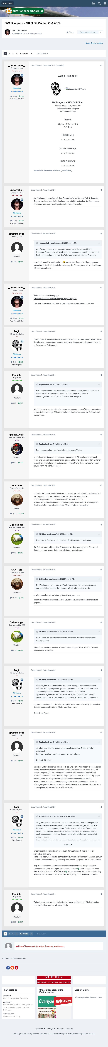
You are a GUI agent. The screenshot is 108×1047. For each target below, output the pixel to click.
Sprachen (39, 1028)
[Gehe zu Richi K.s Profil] (17, 389)
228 (21, 462)
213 (21, 552)
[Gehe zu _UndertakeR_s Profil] (7, 32)
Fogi (16, 331)
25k (22, 96)
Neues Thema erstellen (94, 43)
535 (21, 362)
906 (21, 261)
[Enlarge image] (56, 88)
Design (50, 1028)
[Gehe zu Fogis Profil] (17, 345)
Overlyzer (7, 1002)
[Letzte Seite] (31, 53)
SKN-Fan (16, 485)
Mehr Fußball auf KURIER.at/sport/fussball (54, 982)
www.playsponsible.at (81, 1033)
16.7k (14, 513)
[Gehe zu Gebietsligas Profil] (17, 539)
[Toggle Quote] (37, 243)
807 (14, 462)
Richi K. (16, 375)
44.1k (14, 96)
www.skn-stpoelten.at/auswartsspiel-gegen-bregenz (55, 298)
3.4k (22, 513)
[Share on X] (4, 968)
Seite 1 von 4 (42, 53)
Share (70, 32)
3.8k (14, 261)
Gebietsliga (16, 524)
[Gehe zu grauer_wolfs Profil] (17, 449)
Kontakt (60, 1028)
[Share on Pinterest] (16, 968)
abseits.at (7, 995)
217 (21, 403)
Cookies (69, 1028)
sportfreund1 (16, 233)
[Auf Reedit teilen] (12, 968)
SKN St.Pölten (36, 33)
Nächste (24, 53)
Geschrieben (43, 65)
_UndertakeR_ (22, 30)
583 (14, 403)
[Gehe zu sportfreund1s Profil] (17, 248)
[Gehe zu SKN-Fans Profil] (17, 500)
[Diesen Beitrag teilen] (101, 65)
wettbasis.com (8, 1013)
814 (14, 552)
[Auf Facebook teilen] (8, 968)
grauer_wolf (16, 434)
